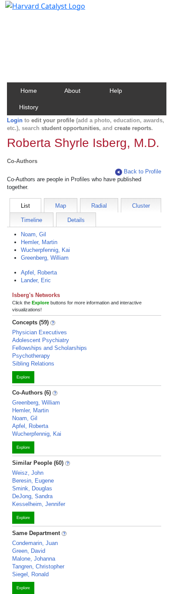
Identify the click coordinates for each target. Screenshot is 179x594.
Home (28, 90)
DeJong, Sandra (32, 496)
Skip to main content (36, 10)
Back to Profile (142, 171)
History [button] (28, 107)
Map (60, 205)
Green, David (28, 551)
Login (15, 120)
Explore (23, 377)
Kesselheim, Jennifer (38, 504)
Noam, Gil (33, 234)
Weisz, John (27, 473)
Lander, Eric (36, 280)
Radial (99, 205)
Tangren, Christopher (38, 566)
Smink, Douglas (32, 488)
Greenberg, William (45, 258)
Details (76, 220)
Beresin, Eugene (33, 480)
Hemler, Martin (39, 242)
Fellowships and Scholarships (49, 348)
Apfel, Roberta (39, 272)
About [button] (72, 90)
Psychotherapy (31, 355)
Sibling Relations (33, 363)
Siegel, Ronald (30, 574)
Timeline (31, 220)
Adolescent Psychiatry (40, 340)
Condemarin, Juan (35, 543)
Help (115, 90)
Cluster (141, 205)
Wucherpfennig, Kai (45, 250)
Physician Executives (39, 332)
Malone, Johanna (33, 558)
